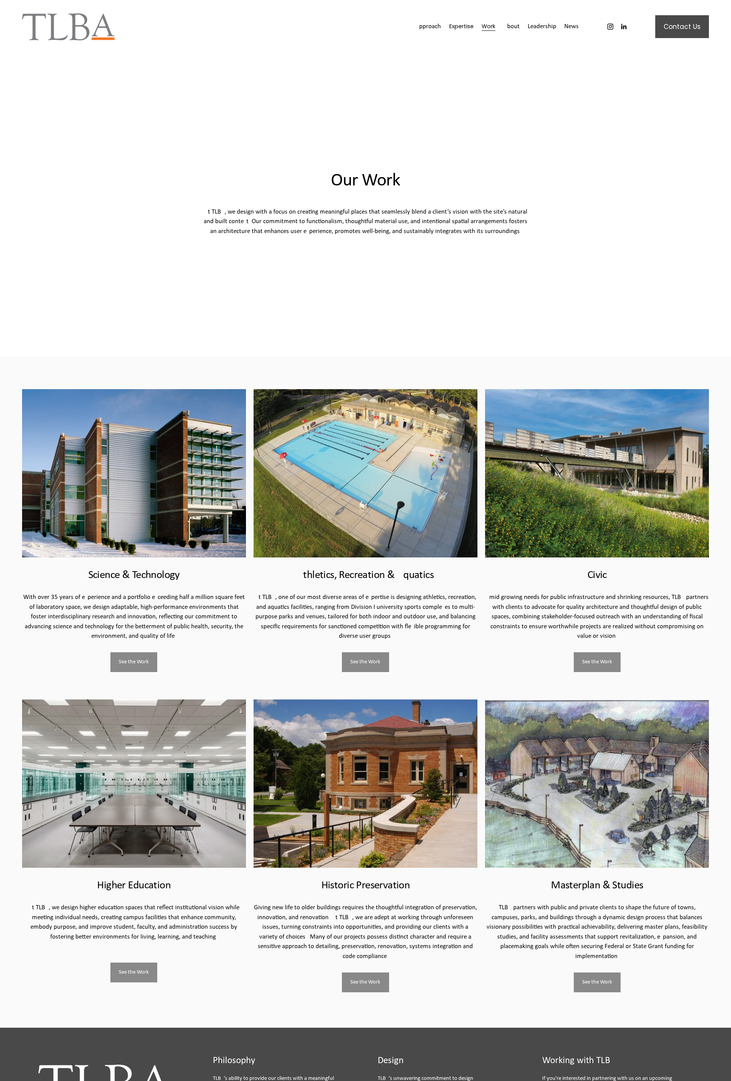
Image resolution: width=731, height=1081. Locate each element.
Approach (428, 26)
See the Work (134, 662)
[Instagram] (610, 26)
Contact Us (682, 26)
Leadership (542, 26)
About (511, 26)
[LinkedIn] (623, 26)
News (571, 26)
